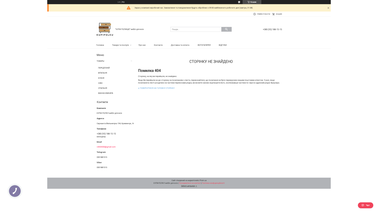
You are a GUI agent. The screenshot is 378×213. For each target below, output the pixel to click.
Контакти (158, 45)
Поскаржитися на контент (190, 183)
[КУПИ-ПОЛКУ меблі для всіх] (105, 29)
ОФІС (100, 83)
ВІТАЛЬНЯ (102, 73)
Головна (100, 45)
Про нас (142, 45)
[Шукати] (226, 29)
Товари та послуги (120, 45)
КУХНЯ (101, 78)
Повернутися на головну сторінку (157, 88)
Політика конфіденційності (213, 183)
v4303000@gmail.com (106, 147)
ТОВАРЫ (100, 61)
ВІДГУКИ (223, 45)
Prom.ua (203, 180)
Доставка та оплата (180, 45)
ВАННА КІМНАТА (105, 93)
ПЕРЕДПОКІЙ (104, 68)
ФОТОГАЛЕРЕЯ (204, 45)
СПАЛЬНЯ (102, 88)
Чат (368, 205)
